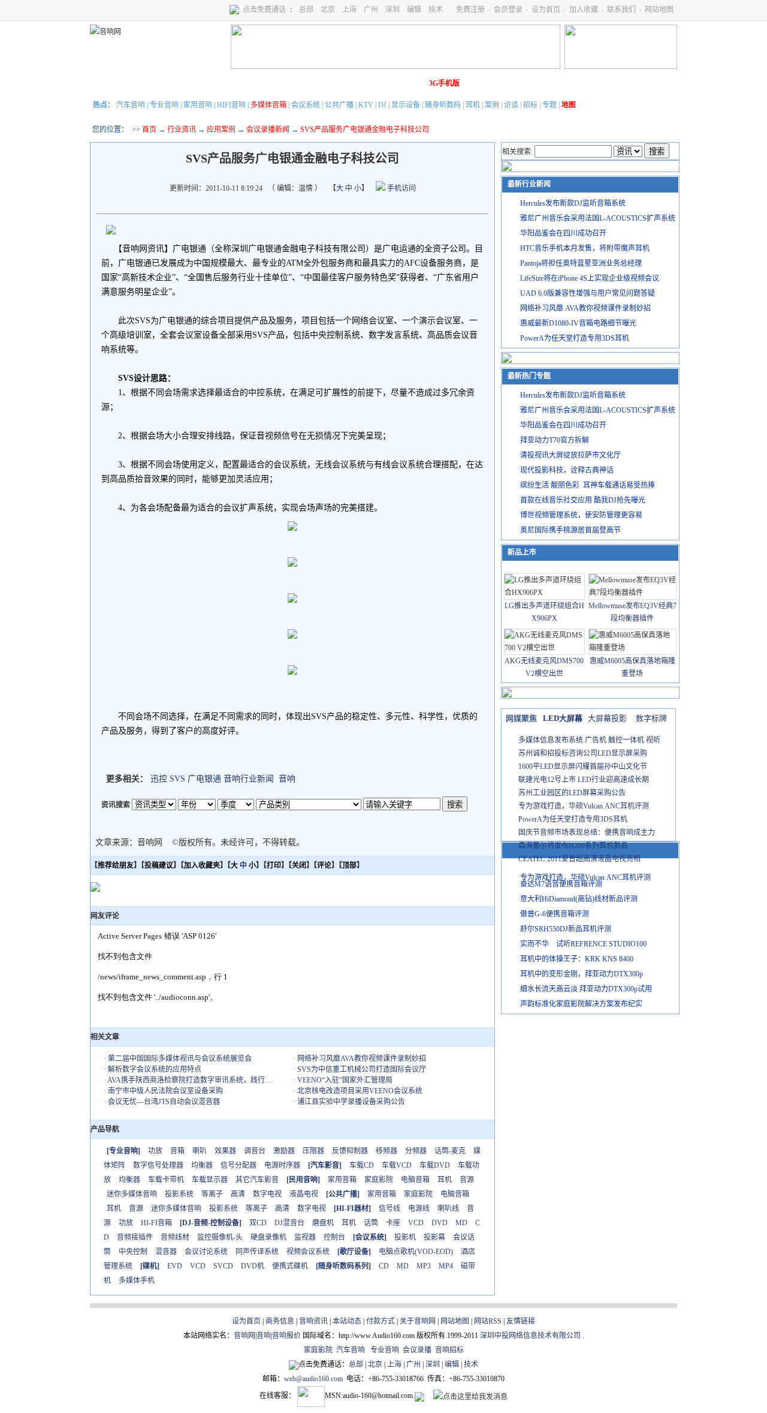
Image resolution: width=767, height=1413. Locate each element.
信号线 (389, 1208)
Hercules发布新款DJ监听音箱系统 (573, 203)
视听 (653, 740)
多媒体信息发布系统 (550, 740)
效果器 (225, 1151)
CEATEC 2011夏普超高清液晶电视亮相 (579, 859)
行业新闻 (140, 83)
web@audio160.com (313, 1379)
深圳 (392, 9)
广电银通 (204, 778)
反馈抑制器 (350, 1151)
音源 (467, 1180)
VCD (416, 1223)
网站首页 (107, 83)
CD (384, 1266)
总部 (306, 9)
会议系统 (305, 105)
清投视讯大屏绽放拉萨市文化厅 (570, 455)
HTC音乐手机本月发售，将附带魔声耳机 (585, 248)
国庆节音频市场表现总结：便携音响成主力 (586, 832)
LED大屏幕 (562, 718)
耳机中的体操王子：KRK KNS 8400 (576, 959)
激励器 (284, 1151)
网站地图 (659, 9)
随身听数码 (443, 105)
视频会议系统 (308, 1251)
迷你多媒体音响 (132, 1194)
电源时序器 (282, 1165)
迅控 (158, 778)
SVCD (223, 1266)
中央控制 (133, 1251)
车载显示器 (210, 1180)
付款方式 (380, 1321)
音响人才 (375, 83)
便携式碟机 (290, 1266)
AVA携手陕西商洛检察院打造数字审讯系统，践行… (189, 1080)
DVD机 (252, 1266)
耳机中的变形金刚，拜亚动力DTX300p (581, 974)
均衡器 (202, 1165)
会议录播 (417, 1350)
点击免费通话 (264, 9)
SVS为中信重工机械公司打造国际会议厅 (361, 1069)
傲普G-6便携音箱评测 (554, 914)
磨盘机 (323, 1223)
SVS (177, 778)
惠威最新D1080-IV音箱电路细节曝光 (578, 323)
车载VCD (397, 1165)
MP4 (446, 1266)
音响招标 (449, 1350)
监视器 (305, 1237)
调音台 (254, 1151)
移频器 (386, 1151)
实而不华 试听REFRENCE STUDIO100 (583, 944)
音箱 (177, 1151)
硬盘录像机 (268, 1237)
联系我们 (621, 9)
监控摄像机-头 (220, 1237)
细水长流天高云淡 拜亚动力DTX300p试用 (586, 989)
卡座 (393, 1223)
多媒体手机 (137, 1280)
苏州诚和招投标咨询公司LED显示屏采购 (582, 753)
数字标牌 (651, 718)
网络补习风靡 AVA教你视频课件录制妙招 (585, 308)
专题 (549, 105)
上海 (349, 9)
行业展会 (342, 83)
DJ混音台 (289, 1223)
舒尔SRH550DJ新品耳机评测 (565, 929)
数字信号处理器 (158, 1165)
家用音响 (197, 105)
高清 (238, 1194)
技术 (435, 9)
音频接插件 (135, 1237)
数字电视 (267, 1194)
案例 (492, 105)
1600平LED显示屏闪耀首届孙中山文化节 (582, 766)
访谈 (511, 105)
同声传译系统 (257, 1251)
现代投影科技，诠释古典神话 (567, 470)
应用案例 (221, 129)
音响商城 (241, 83)
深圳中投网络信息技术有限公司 (530, 1335)
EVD (174, 1266)
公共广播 (339, 105)
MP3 (423, 1266)
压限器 (313, 1151)
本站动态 (347, 1321)
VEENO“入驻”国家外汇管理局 (344, 1080)
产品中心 (174, 83)
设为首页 (546, 9)
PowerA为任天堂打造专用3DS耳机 (574, 338)
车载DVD (434, 1165)
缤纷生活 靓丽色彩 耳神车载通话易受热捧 (587, 485)
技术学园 (308, 83)
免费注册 (470, 9)
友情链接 (520, 1321)
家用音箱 (342, 1180)
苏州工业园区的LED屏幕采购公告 (572, 793)
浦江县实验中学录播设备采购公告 (351, 1102)
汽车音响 (130, 105)
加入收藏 (583, 9)
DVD (439, 1223)
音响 (287, 778)
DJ (382, 105)
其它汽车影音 (257, 1180)
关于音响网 (418, 1321)
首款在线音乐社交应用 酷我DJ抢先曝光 (582, 500)
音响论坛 (409, 83)
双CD (258, 1223)
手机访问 (400, 188)
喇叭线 (448, 1208)
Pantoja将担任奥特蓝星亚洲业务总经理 (581, 263)
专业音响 (164, 105)
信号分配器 (238, 1165)
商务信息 (279, 1321)
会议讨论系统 (206, 1251)
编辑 (414, 9)
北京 (328, 9)
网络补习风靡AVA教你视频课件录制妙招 (361, 1058)
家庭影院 (275, 83)
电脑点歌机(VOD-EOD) (416, 1251)
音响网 (244, 1335)
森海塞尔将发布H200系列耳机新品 (573, 845)
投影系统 (179, 1194)
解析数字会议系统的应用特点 (154, 1069)
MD (461, 1223)
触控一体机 (626, 740)
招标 (530, 105)
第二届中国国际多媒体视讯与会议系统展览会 (180, 1058)
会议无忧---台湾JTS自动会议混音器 (164, 1102)
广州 (371, 9)
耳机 (473, 105)
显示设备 (405, 105)
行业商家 (208, 83)
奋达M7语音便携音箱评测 (561, 884)
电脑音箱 (415, 1180)
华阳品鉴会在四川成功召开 (563, 233)
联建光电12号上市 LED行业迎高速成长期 (583, 779)
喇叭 (199, 1151)
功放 (155, 1151)
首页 (149, 129)
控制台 (334, 1237)
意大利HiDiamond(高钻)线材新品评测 (579, 899)
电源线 (419, 1208)
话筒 (371, 1223)
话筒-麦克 (450, 1151)
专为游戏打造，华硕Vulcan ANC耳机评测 (583, 806)
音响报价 (286, 1335)
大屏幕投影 (607, 718)
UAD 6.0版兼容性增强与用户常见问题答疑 (587, 293)
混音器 (166, 1251)
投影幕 (434, 1237)
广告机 (595, 740)
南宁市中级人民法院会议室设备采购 (165, 1091)
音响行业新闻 (249, 778)
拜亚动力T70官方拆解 (554, 440)
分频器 (416, 1151)
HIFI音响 (231, 105)
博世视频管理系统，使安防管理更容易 (581, 515)
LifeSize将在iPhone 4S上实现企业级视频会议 (589, 278)
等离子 (212, 1194)
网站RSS (488, 1321)
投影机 (405, 1237)
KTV (365, 105)
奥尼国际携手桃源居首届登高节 (570, 530)
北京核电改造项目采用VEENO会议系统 (359, 1091)
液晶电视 (303, 1194)
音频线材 (175, 1237)
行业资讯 (181, 129)
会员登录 (508, 9)
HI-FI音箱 (156, 1223)
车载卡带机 (166, 1180)
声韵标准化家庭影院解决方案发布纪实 (581, 1004)
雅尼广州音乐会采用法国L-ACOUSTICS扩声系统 (597, 218)
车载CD (361, 1165)
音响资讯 (313, 1321)
